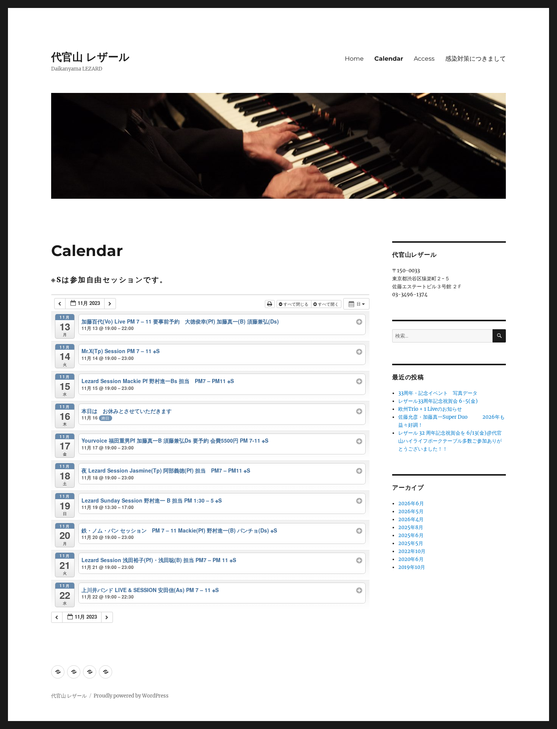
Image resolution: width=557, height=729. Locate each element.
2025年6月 (411, 535)
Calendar (388, 58)
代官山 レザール (90, 56)
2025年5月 (410, 543)
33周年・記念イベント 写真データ (437, 393)
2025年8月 (410, 527)
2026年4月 (411, 519)
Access (424, 58)
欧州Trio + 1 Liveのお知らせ (430, 409)
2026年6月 (411, 503)
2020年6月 (411, 559)
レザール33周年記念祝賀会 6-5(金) (438, 401)
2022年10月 (412, 551)
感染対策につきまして (475, 58)
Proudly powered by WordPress (131, 696)
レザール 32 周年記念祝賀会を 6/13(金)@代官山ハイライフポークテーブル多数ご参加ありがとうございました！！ (450, 441)
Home (354, 58)
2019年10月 (411, 567)
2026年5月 (411, 511)
